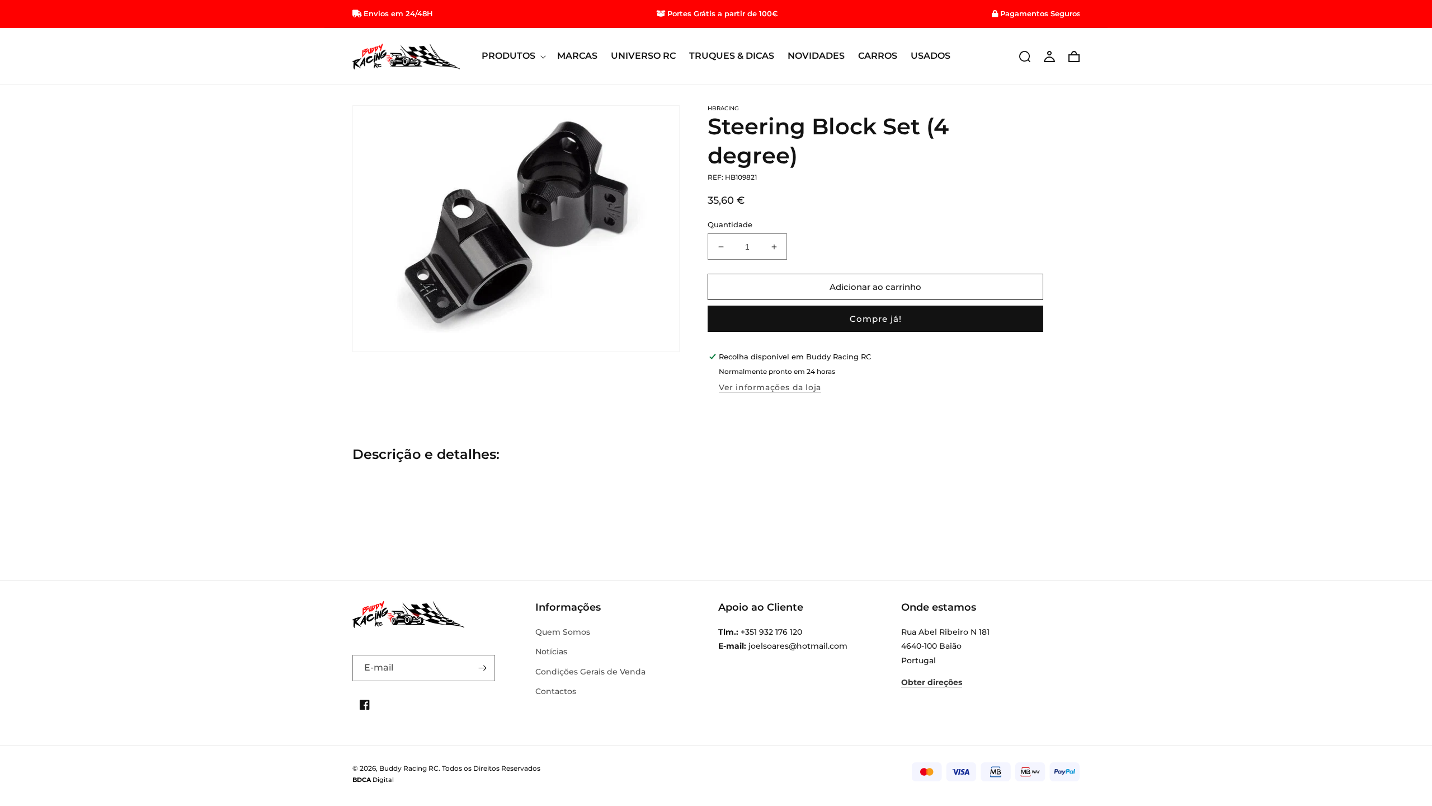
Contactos (555, 691)
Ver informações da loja (770, 387)
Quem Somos (562, 632)
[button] (512, 56)
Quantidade (730, 224)
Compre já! (876, 318)
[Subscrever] (482, 668)
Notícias (551, 651)
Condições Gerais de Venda (590, 672)
